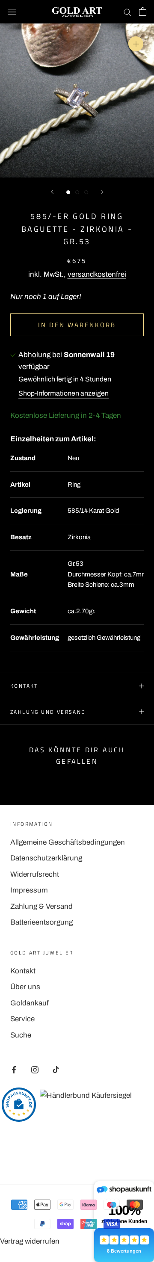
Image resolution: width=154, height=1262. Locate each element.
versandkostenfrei (97, 274)
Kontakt (24, 686)
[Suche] (127, 11)
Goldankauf (29, 1003)
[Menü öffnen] (12, 11)
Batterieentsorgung (41, 922)
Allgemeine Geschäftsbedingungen (67, 842)
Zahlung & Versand (41, 906)
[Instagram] (34, 1070)
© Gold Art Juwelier (77, 1156)
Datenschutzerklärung (46, 858)
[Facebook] (14, 1070)
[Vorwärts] (102, 192)
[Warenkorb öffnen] (142, 11)
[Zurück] (52, 192)
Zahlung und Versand (48, 712)
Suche (20, 1035)
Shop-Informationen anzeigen (63, 393)
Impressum (29, 890)
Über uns (25, 987)
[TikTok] (55, 1070)
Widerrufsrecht (34, 874)
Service (22, 1019)
